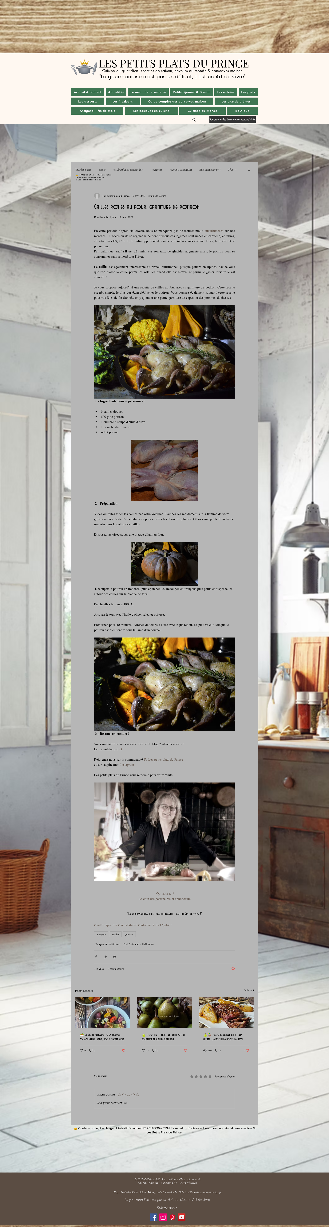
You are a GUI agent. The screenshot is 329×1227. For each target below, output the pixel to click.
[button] (116, 92)
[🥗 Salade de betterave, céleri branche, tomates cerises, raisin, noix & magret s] (102, 1012)
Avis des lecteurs (188, 1182)
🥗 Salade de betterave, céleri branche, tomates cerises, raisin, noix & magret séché (102, 1037)
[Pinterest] (172, 1217)
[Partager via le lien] (105, 957)
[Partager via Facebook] (96, 957)
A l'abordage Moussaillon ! (129, 169)
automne (101, 934)
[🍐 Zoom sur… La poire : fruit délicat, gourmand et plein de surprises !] (164, 1012)
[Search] (194, 120)
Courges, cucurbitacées (107, 944)
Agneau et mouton (181, 169)
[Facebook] (153, 1217)
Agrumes (157, 169)
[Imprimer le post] (114, 957)
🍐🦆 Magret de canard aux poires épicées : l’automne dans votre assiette (223, 1037)
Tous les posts (83, 169)
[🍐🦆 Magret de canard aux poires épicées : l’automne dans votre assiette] (226, 1012)
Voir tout (249, 990)
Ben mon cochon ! (210, 169)
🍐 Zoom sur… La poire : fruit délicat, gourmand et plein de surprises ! (163, 1037)
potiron (129, 934)
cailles (115, 934)
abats (102, 169)
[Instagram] (163, 1217)
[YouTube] (181, 1217)
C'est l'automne (131, 944)
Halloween (148, 944)
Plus (230, 169)
